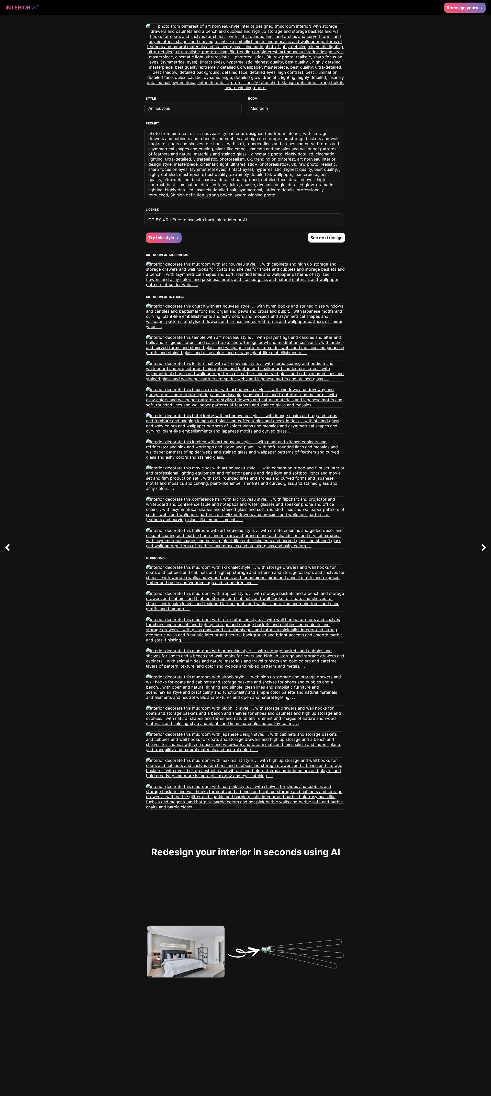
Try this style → (163, 237)
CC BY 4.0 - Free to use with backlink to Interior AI (197, 219)
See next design (326, 237)
